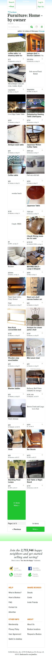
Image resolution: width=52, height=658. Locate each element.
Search (11, 2)
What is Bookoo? (15, 592)
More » (35, 529)
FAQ (10, 602)
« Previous (16, 529)
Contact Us (13, 607)
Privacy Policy (14, 629)
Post (11, 6)
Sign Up (41, 6)
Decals (30, 592)
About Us (30, 624)
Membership (13, 624)
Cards (29, 597)
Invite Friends (32, 602)
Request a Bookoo (34, 634)
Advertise (12, 612)
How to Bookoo (14, 597)
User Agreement (15, 634)
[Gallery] (41, 26)
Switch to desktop (15, 639)
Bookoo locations (33, 629)
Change (41, 31)
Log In (40, 2)
